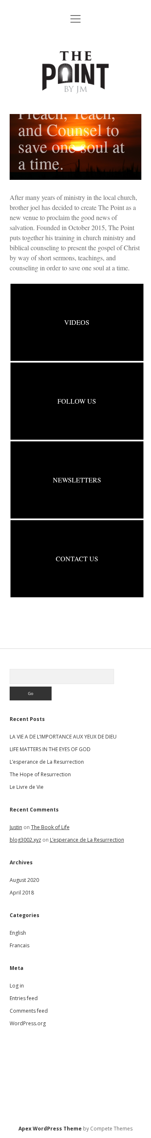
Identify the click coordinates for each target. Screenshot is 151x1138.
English (18, 932)
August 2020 (24, 880)
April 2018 (22, 892)
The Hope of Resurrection (40, 774)
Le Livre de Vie (27, 787)
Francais (19, 945)
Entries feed (24, 998)
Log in (17, 985)
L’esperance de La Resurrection (47, 761)
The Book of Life (50, 827)
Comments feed (29, 1010)
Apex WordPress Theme (50, 1128)
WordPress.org (28, 1023)
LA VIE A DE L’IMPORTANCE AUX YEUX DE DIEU (63, 736)
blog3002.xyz (25, 839)
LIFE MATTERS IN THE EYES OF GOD (50, 749)
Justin (16, 827)
